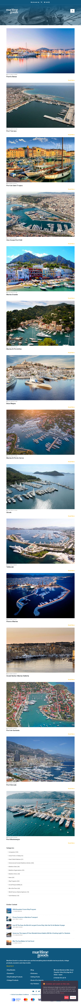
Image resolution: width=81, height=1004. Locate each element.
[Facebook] (36, 991)
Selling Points (35, 977)
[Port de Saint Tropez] (40, 159)
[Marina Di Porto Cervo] (40, 432)
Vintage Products (12, 980)
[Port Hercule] (40, 759)
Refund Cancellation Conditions (20, 994)
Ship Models (11, 970)
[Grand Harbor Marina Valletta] (40, 650)
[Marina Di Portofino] (40, 323)
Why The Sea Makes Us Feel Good (23, 941)
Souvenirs (10, 973)
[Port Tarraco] (40, 105)
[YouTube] (33, 991)
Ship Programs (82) (14, 881)
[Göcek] (40, 486)
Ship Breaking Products (14, 977)
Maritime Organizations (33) (16, 870)
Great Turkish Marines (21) (16, 859)
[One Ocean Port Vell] (40, 214)
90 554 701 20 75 (60, 978)
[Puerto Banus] (40, 50)
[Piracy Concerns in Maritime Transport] (8, 918)
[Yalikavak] (40, 541)
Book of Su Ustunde (37, 980)
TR (41, 2)
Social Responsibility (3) (15, 884)
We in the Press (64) (14, 888)
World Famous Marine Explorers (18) (19, 892)
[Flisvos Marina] (40, 595)
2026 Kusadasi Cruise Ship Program (24, 909)
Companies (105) (13, 852)
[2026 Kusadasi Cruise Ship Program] (8, 910)
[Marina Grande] (40, 268)
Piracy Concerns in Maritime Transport (25, 917)
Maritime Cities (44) (14, 866)
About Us (9, 966)
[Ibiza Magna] (40, 377)
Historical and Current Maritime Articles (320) (21, 863)
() (48, 2)
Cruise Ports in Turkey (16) (16, 855)
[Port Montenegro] (40, 813)
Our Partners (35, 983)
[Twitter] (39, 991)
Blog (32, 970)
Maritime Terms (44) (14, 874)
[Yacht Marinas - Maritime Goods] (12, 11)
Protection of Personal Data (39, 994)
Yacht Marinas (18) (14, 895)
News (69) (11, 877)
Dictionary (34, 973)
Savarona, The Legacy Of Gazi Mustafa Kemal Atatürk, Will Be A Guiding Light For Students (41, 933)
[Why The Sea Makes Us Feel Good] (8, 942)
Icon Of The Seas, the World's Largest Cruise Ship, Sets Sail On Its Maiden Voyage (39, 925)
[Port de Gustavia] (40, 704)
